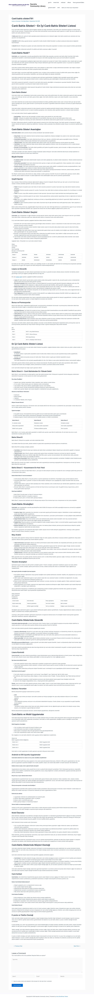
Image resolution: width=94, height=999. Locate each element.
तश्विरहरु (69, 2)
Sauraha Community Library (37, 5)
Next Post (77, 946)
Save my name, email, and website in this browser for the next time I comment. (32, 981)
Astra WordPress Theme (62, 996)
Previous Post (18, 946)
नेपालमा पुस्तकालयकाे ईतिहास (78, 2)
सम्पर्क (58, 7)
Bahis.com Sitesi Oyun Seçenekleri (70, 7)
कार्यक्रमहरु (63, 2)
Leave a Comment (16, 21)
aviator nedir (19, 276)
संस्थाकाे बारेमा (56, 2)
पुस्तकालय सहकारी (51, 7)
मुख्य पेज (49, 2)
